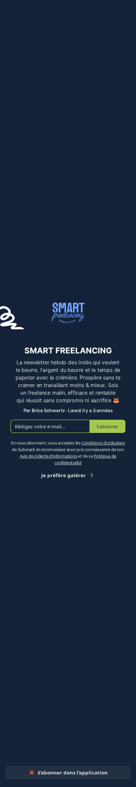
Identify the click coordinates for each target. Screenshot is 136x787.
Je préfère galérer (63, 475)
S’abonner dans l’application (73, 772)
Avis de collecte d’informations (48, 456)
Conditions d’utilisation (103, 443)
